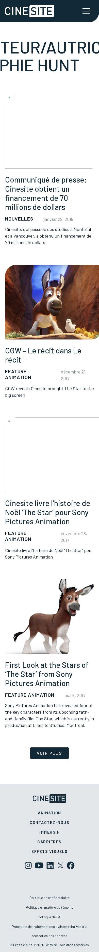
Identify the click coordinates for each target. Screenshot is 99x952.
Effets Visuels (49, 851)
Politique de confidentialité (49, 897)
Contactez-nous (49, 822)
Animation (49, 812)
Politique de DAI (49, 917)
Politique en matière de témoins (49, 907)
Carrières (49, 841)
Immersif (49, 832)
